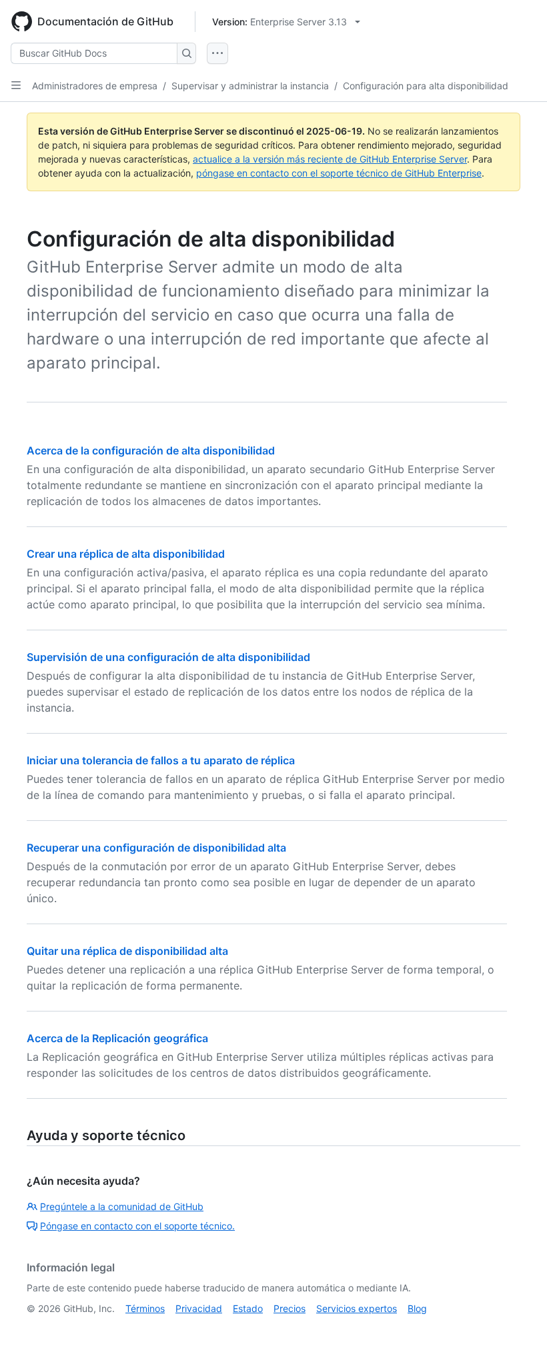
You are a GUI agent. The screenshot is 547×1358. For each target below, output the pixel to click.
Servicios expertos (356, 1308)
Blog (417, 1308)
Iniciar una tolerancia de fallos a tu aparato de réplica (161, 760)
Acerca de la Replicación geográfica (117, 1038)
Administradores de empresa (94, 85)
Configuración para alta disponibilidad (425, 85)
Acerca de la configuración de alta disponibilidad (151, 450)
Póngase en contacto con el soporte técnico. (137, 1225)
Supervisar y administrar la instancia (250, 85)
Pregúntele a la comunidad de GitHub (121, 1206)
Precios (290, 1308)
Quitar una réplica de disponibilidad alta (127, 951)
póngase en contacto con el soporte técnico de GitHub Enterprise (339, 173)
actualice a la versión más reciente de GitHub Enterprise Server (330, 159)
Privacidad (198, 1308)
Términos (145, 1308)
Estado (248, 1308)
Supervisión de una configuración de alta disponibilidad (168, 657)
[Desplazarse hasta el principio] (517, 1328)
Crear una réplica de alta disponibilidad (126, 553)
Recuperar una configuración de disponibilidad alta (156, 847)
